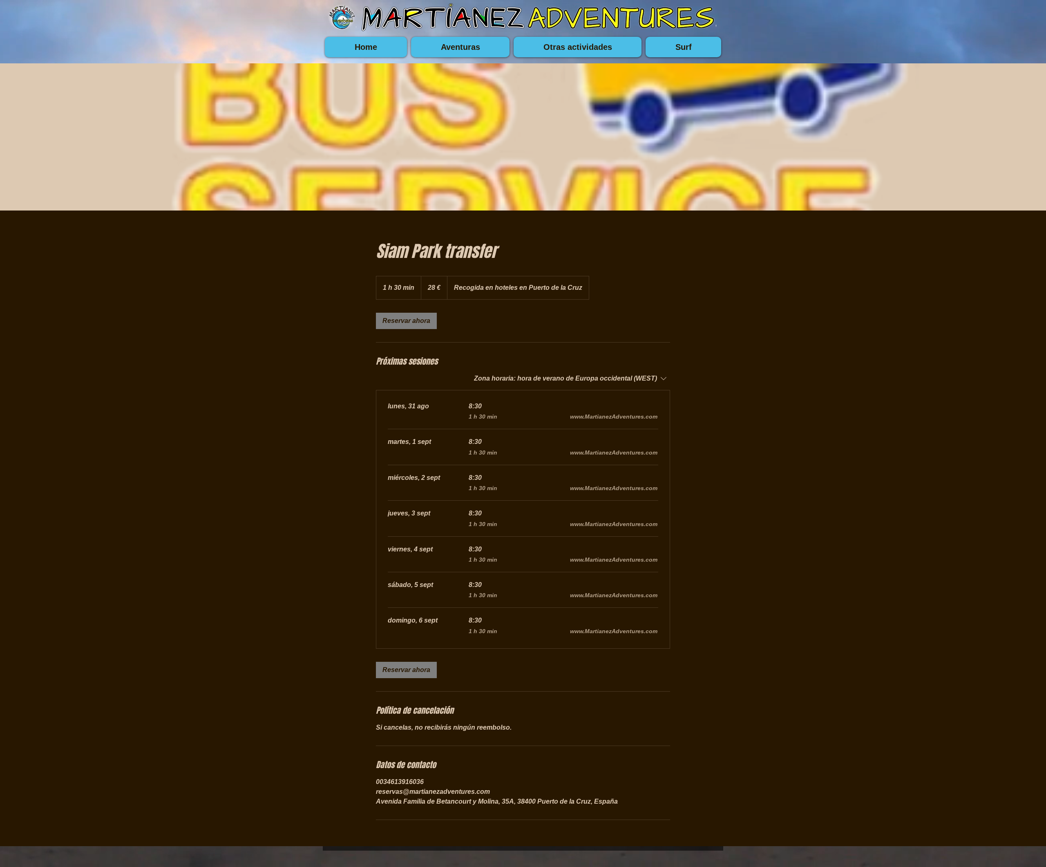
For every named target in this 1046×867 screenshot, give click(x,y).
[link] (406, 321)
